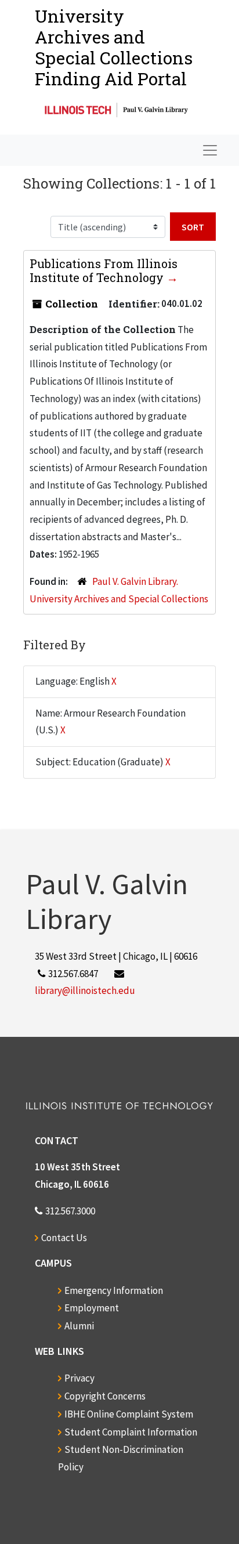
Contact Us (64, 1237)
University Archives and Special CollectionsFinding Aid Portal (114, 47)
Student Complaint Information (130, 1432)
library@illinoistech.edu (85, 990)
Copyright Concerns (105, 1396)
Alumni (79, 1325)
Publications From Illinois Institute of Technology (104, 270)
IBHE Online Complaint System (128, 1414)
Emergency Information (113, 1290)
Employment (91, 1307)
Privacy (79, 1378)
